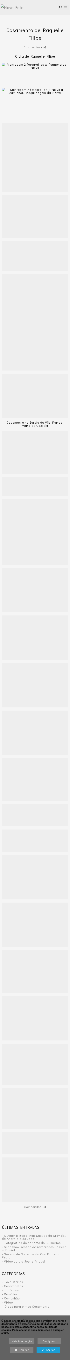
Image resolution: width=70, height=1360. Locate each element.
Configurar (49, 1341)
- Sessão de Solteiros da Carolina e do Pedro (31, 1255)
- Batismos (10, 1290)
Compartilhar (34, 1207)
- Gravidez (10, 1294)
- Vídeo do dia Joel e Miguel (23, 1261)
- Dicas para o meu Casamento (25, 1306)
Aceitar (50, 1350)
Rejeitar (23, 1350)
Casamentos (32, 47)
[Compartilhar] (44, 47)
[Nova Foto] (12, 7)
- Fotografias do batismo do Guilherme (31, 1243)
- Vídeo (7, 1302)
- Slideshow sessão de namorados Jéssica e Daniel (34, 1248)
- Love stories (12, 1282)
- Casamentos (12, 1286)
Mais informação (22, 1341)
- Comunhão (11, 1298)
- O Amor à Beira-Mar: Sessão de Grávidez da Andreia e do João (34, 1237)
